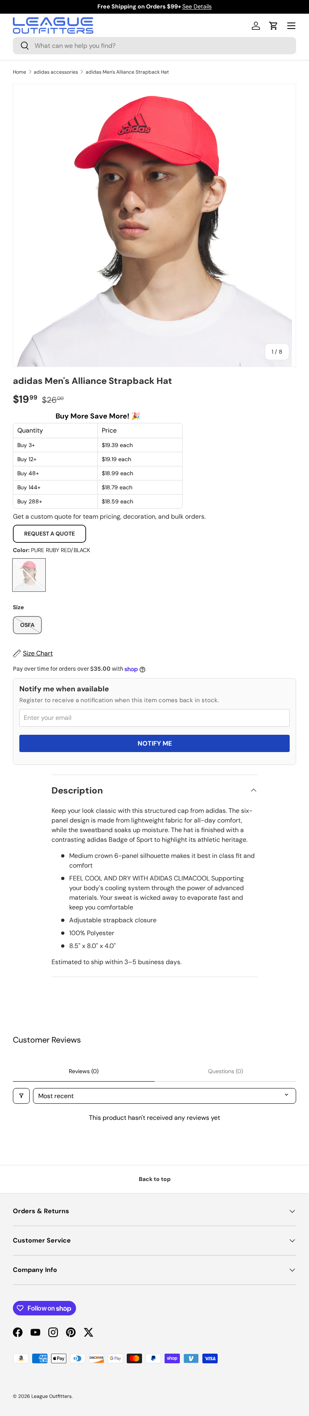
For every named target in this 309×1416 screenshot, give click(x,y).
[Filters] (21, 1096)
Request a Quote (49, 533)
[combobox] (154, 45)
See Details (197, 6)
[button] (273, 26)
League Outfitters (51, 1396)
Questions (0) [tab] (225, 1071)
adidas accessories (56, 72)
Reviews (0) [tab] (84, 1071)
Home (19, 72)
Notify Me (155, 743)
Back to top (155, 1179)
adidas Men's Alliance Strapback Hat (127, 72)
